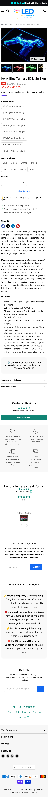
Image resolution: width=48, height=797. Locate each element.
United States (22, 767)
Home (4, 24)
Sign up (36, 567)
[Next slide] (45, 68)
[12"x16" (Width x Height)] (14, 128)
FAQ (15, 790)
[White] (23, 172)
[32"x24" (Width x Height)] (14, 154)
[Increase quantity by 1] (23, 182)
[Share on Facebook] (3, 226)
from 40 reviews (22, 491)
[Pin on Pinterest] (18, 226)
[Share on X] (8, 226)
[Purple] (35, 166)
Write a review (24, 417)
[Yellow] (14, 172)
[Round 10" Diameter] (12, 147)
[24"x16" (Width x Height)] (14, 135)
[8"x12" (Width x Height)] (13, 116)
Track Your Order (26, 790)
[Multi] (32, 172)
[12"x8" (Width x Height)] (13, 109)
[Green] (14, 166)
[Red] (5, 172)
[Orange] (24, 166)
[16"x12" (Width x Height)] (14, 122)
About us (7, 790)
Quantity (4, 177)
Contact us (40, 790)
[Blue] (5, 166)
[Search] (40, 689)
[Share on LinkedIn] (13, 226)
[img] (24, 489)
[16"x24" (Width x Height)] (14, 141)
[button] (6, 68)
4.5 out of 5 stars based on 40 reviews (24, 712)
